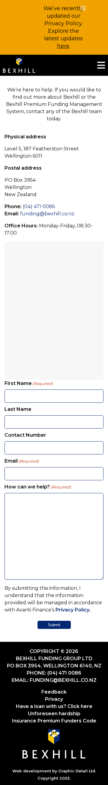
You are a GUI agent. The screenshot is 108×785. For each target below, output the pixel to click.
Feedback (54, 692)
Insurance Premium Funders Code (54, 721)
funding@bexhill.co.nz (47, 214)
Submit (54, 625)
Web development (31, 771)
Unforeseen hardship (54, 713)
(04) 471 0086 (39, 206)
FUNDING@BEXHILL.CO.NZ (63, 680)
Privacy (54, 699)
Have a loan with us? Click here (54, 706)
